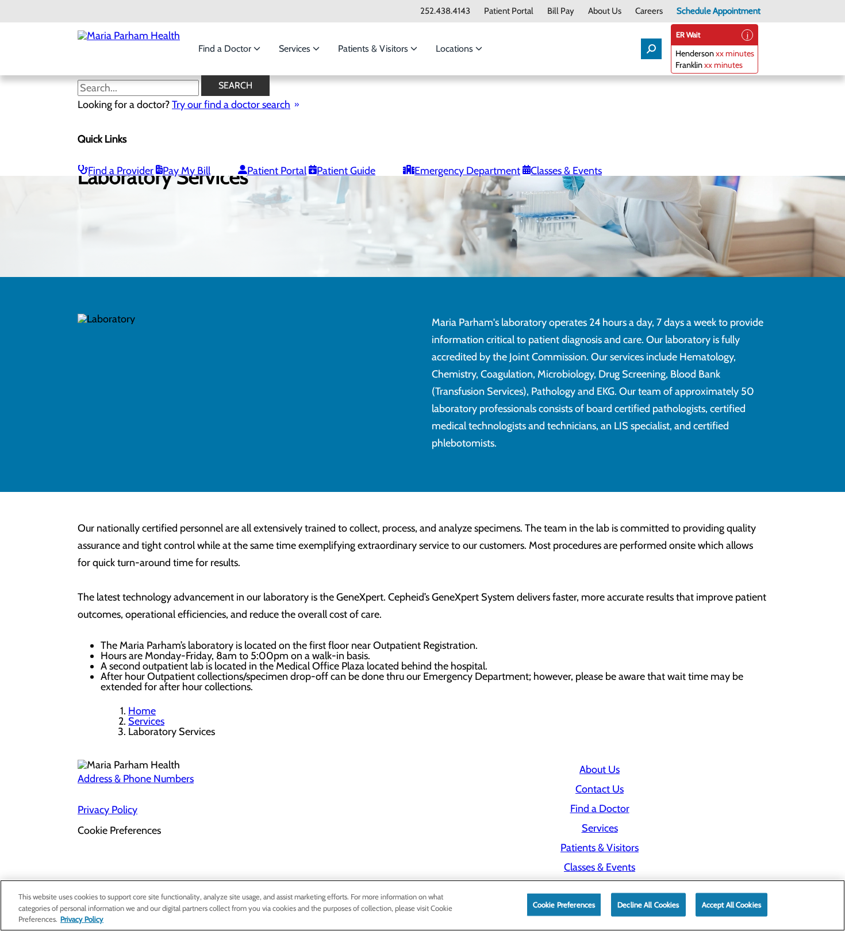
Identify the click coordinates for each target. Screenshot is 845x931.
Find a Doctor (226, 48)
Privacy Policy (107, 809)
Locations (455, 48)
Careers (649, 11)
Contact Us (599, 789)
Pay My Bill (186, 170)
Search (235, 85)
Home (142, 711)
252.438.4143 (445, 11)
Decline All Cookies (648, 904)
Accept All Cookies (731, 904)
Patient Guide (346, 170)
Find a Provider (120, 170)
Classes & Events (566, 170)
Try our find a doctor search (231, 104)
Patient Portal (508, 11)
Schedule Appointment (718, 11)
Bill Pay (560, 11)
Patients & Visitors (374, 48)
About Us (604, 11)
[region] (422, 905)
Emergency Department (467, 170)
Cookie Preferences (564, 904)
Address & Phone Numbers (136, 778)
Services (296, 48)
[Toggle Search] (651, 49)
